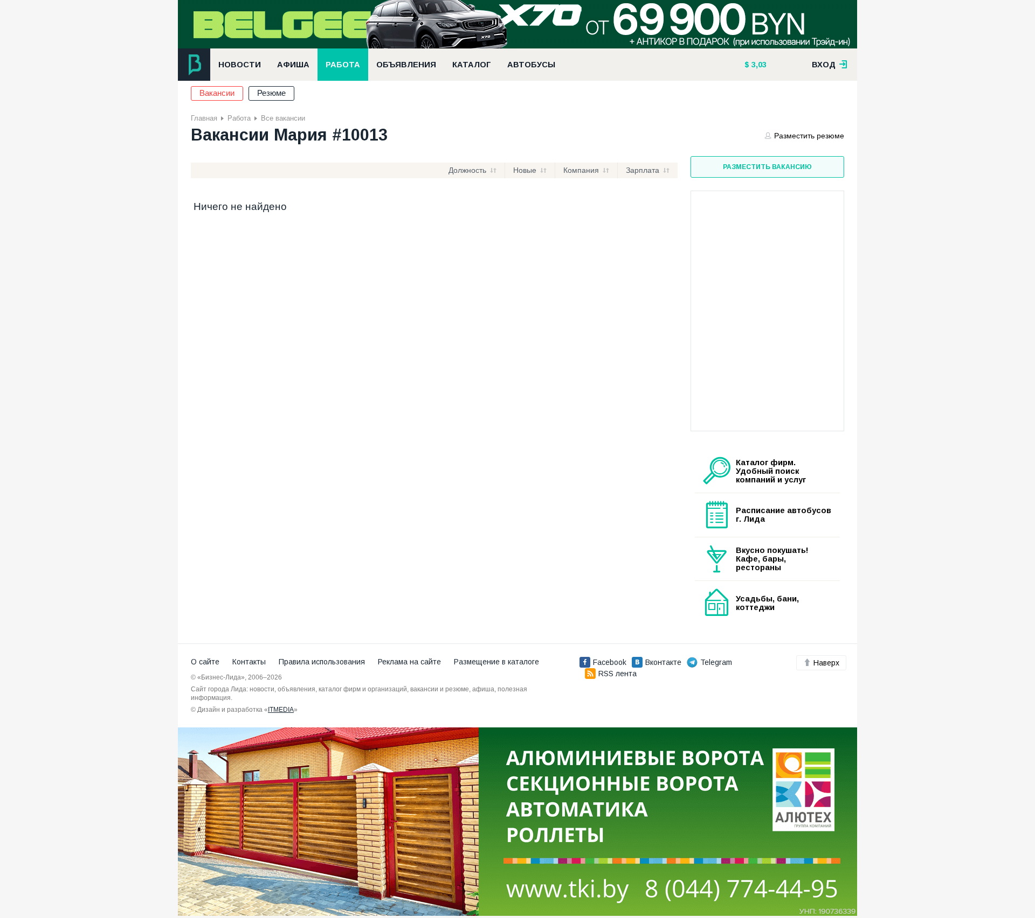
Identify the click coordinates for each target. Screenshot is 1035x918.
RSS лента (617, 673)
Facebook (609, 662)
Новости (239, 64)
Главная (204, 118)
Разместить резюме (809, 135)
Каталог (471, 64)
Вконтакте (663, 662)
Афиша (293, 64)
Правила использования (322, 661)
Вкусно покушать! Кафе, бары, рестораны (772, 559)
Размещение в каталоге (496, 661)
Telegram (716, 662)
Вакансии (216, 93)
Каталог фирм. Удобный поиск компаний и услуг (771, 471)
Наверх (826, 662)
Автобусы (531, 64)
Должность (467, 170)
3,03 (758, 64)
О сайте (205, 661)
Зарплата (642, 170)
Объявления (406, 64)
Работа (343, 64)
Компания (581, 170)
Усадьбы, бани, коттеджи (767, 603)
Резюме (271, 93)
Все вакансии (283, 118)
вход (825, 64)
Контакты (249, 661)
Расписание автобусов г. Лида (783, 514)
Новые (524, 170)
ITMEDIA (281, 709)
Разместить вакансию (767, 167)
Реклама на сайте (409, 661)
